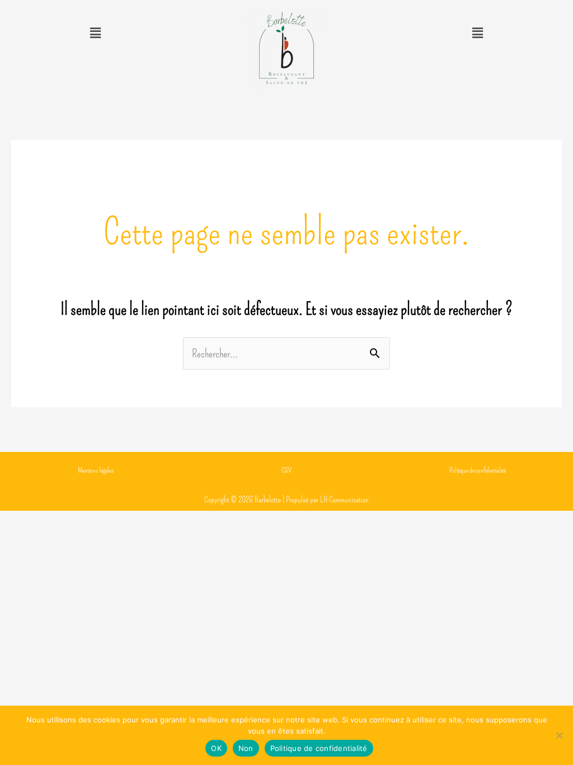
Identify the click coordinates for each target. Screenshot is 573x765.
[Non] (559, 735)
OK (216, 748)
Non (245, 748)
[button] (95, 33)
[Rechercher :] (286, 353)
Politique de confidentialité (319, 748)
